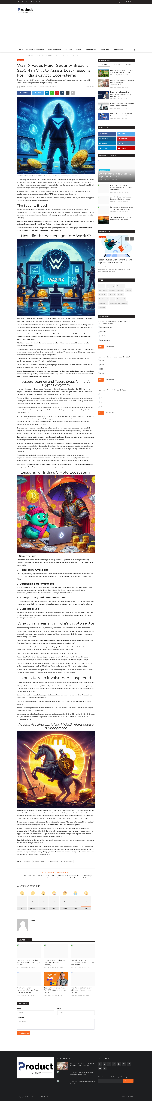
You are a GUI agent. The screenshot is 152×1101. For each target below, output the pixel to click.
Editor (23, 87)
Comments (23, 1004)
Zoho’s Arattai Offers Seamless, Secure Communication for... (121, 208)
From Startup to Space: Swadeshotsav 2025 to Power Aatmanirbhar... (121, 187)
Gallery (68, 50)
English (130, 2)
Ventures (120, 294)
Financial (101, 286)
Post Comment (24, 1033)
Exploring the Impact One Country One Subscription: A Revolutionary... (120, 94)
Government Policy (38, 861)
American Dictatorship (116, 290)
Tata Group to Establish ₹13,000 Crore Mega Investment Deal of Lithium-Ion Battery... (74, 877)
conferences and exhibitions (118, 303)
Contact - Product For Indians (34, 2)
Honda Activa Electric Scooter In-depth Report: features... (122, 105)
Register (119, 2)
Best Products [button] (54, 50)
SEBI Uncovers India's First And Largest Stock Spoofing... (55, 962)
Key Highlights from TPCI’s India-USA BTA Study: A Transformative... (122, 83)
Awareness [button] (118, 50)
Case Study (110, 286)
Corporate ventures (52, 861)
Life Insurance (103, 303)
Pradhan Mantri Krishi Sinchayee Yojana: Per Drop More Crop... (121, 71)
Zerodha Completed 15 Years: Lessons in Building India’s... (120, 198)
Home (21, 50)
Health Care (102, 294)
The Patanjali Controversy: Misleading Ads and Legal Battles (82, 990)
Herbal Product (103, 299)
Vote (100, 346)
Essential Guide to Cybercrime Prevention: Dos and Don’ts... (82, 962)
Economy (128, 290)
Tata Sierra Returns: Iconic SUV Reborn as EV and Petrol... (121, 219)
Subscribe (128, 1081)
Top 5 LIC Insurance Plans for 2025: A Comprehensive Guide (55, 990)
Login (112, 2)
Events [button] (79, 50)
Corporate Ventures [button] (35, 50)
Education (112, 294)
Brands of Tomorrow (66, 861)
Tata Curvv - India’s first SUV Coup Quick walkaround (38, 877)
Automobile (120, 286)
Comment (20, 1017)
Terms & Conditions (127, 1096)
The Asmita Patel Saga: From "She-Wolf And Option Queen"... (81, 1073)
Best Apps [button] (105, 50)
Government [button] (91, 50)
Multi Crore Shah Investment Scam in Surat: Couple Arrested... (28, 990)
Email (59, 1008)
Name (19, 1008)
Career (112, 299)
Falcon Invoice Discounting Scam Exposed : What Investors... (115, 261)
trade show (102, 307)
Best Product (103, 290)
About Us (20, 2)
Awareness (24, 55)
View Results (110, 346)
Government (121, 299)
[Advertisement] (76, 31)
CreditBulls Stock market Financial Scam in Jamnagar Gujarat (28, 962)
